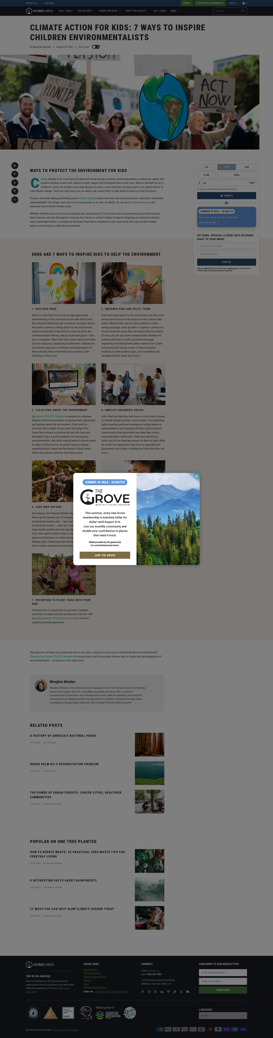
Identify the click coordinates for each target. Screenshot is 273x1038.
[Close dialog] (196, 475)
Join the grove (104, 555)
